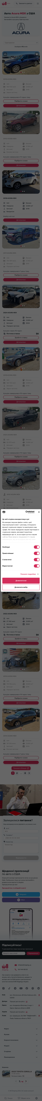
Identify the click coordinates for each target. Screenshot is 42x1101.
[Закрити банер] (39, 512)
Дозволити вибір (21, 587)
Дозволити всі (21, 580)
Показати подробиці (28, 574)
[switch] (37, 553)
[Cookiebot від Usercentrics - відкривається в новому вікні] (26, 512)
